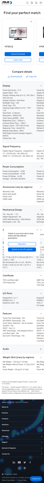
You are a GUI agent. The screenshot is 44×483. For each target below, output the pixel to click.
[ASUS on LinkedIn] (14, 463)
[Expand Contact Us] (41, 454)
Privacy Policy (22, 480)
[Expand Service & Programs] (41, 448)
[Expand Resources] (41, 430)
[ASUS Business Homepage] (7, 2)
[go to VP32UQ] (18, 33)
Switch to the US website (22, 249)
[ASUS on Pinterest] (25, 468)
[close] (37, 230)
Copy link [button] (33, 76)
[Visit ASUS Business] (8, 402)
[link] (18, 60)
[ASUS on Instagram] (19, 468)
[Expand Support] (41, 442)
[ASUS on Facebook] (30, 463)
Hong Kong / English (11, 474)
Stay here (22, 244)
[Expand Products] (41, 419)
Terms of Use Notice (8, 480)
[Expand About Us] (41, 407)
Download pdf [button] (16, 76)
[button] (27, 2)
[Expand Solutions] (41, 425)
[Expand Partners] (41, 413)
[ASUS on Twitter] (25, 463)
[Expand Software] (41, 436)
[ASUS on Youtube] (19, 463)
